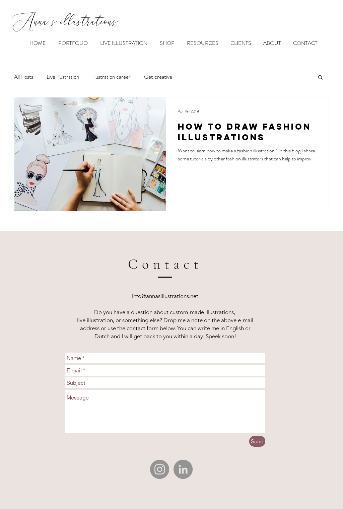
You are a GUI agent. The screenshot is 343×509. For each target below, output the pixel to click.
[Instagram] (159, 469)
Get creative (158, 77)
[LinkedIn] (183, 469)
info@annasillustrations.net (165, 296)
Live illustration (63, 77)
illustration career (111, 77)
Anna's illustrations (65, 22)
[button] (320, 77)
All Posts (23, 77)
